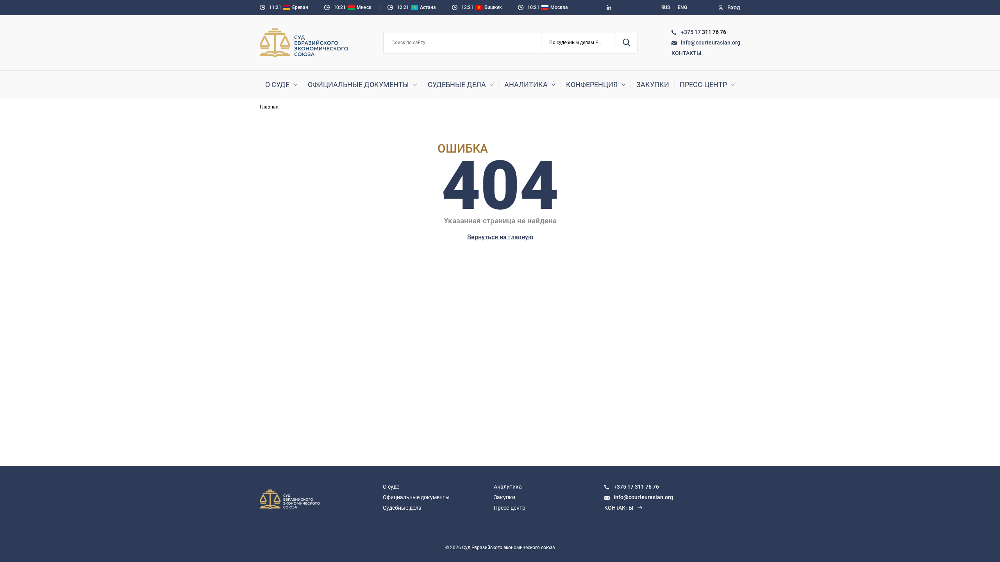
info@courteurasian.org (710, 42)
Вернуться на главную (500, 237)
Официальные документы (358, 84)
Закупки (652, 84)
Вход (733, 7)
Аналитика (526, 84)
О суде (277, 84)
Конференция (592, 84)
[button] (578, 42)
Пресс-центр (703, 84)
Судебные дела (457, 84)
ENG (682, 7)
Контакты (686, 53)
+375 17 (691, 32)
